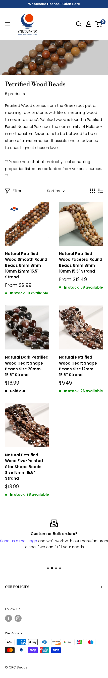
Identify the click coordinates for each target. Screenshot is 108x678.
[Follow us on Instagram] (18, 618)
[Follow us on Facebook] (8, 618)
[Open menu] (7, 24)
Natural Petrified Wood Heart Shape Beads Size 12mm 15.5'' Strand (78, 366)
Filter (17, 190)
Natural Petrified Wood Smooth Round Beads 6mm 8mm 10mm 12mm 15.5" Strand (26, 265)
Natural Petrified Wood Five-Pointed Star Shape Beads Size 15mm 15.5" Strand (24, 466)
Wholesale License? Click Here (54, 4)
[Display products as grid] (92, 191)
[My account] (88, 24)
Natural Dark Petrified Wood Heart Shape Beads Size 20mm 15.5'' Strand (26, 366)
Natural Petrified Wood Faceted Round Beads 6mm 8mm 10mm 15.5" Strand (80, 262)
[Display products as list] (100, 191)
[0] (99, 24)
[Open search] (79, 24)
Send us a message (18, 540)
